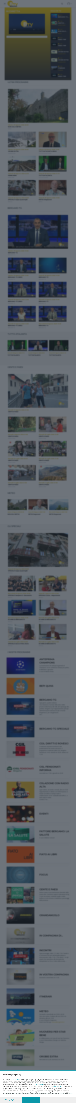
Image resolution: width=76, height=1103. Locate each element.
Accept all (30, 1100)
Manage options (11, 1100)
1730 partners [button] (15, 1079)
